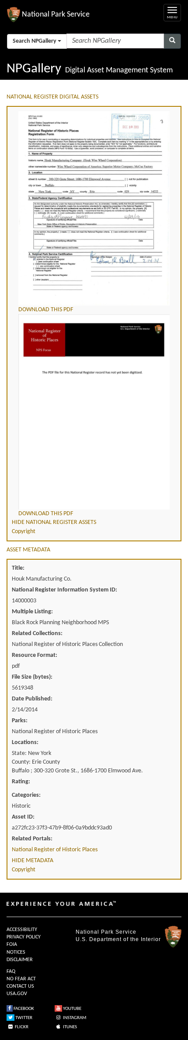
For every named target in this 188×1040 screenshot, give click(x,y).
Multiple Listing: (32, 611)
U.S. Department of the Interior (118, 939)
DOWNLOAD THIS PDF (45, 309)
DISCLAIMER (20, 959)
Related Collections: (37, 633)
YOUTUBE (71, 1008)
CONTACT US (20, 986)
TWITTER (23, 1018)
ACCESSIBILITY (22, 929)
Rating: (21, 781)
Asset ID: (23, 817)
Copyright (23, 531)
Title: (18, 568)
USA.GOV (17, 993)
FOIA (12, 944)
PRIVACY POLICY (24, 937)
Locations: (25, 742)
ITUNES (69, 1027)
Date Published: (32, 699)
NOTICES (16, 952)
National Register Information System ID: (64, 590)
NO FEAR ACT (21, 979)
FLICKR (21, 1027)
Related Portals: (32, 839)
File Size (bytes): (32, 677)
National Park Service (106, 932)
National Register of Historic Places (54, 849)
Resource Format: (34, 655)
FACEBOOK (23, 1008)
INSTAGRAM (74, 1018)
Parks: (20, 720)
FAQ (11, 971)
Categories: (26, 795)
